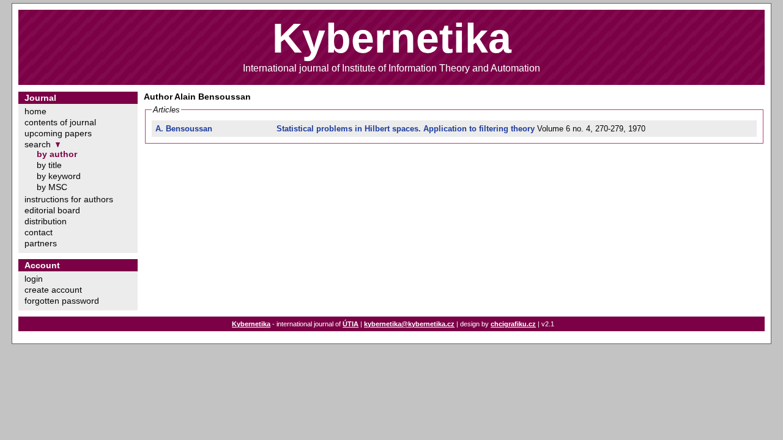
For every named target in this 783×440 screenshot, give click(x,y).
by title (49, 165)
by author (57, 154)
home (35, 111)
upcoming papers (58, 133)
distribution (45, 221)
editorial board (52, 210)
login (33, 279)
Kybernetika (251, 324)
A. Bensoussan (183, 128)
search (37, 144)
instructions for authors (68, 199)
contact (38, 232)
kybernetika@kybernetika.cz (409, 324)
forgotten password (61, 301)
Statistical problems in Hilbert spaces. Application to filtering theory (405, 128)
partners (40, 243)
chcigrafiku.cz (513, 324)
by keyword (59, 176)
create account (53, 290)
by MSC (52, 187)
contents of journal (60, 122)
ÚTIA (350, 324)
